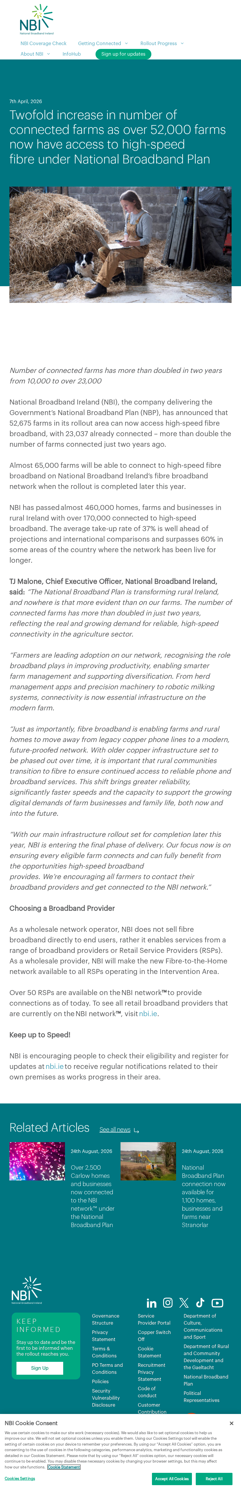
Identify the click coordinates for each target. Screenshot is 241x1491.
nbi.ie (148, 1013)
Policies (100, 1381)
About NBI (32, 54)
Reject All (214, 1479)
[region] (120, 1452)
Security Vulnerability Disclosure (106, 1398)
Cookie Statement (64, 1467)
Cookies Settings (20, 1478)
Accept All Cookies (172, 1479)
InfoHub (72, 54)
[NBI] (36, 19)
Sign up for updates (123, 54)
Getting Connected (99, 43)
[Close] (231, 1423)
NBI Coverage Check (43, 43)
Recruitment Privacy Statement (151, 1372)
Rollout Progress (158, 43)
